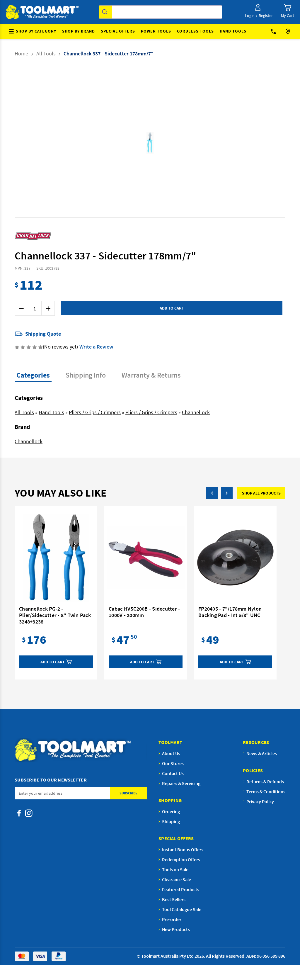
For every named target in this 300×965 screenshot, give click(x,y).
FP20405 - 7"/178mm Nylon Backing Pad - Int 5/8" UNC (230, 612)
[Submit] (105, 12)
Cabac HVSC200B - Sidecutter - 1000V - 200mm (144, 612)
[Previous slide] (145, 143)
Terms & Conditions (265, 791)
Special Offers (118, 31)
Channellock (196, 412)
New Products (176, 929)
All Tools (24, 412)
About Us (171, 753)
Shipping (171, 821)
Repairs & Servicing (181, 783)
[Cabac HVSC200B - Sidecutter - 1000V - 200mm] (146, 558)
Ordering (171, 811)
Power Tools (156, 31)
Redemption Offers (181, 859)
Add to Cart (52, 662)
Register (266, 15)
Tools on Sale (175, 869)
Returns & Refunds (265, 781)
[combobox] (160, 12)
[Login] (258, 7)
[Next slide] (154, 143)
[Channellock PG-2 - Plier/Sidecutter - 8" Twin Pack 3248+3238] (56, 558)
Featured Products (180, 889)
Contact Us (275, 31)
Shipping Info (86, 375)
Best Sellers (173, 899)
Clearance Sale (176, 879)
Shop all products (261, 493)
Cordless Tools (195, 31)
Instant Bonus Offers (182, 849)
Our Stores (288, 31)
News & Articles (261, 753)
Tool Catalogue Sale (181, 909)
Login (250, 15)
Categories (33, 375)
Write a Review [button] (96, 346)
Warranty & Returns (151, 375)
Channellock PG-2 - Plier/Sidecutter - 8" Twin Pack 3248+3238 (55, 615)
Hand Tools (233, 31)
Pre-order (171, 919)
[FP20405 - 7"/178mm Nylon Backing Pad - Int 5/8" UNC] (235, 558)
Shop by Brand (78, 31)
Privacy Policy (260, 801)
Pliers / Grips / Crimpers (95, 412)
